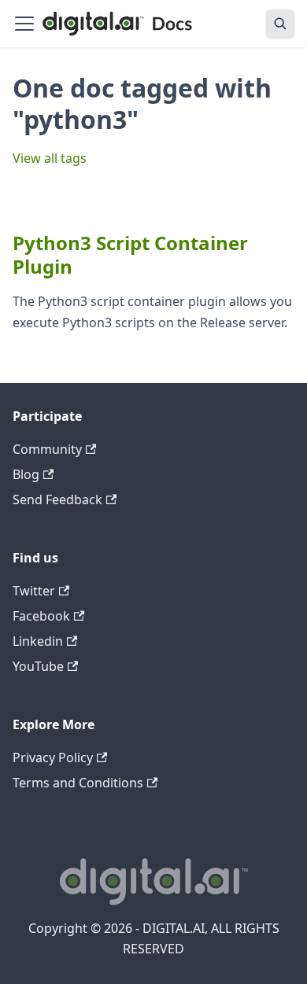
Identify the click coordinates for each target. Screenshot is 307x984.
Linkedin (38, 641)
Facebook (41, 616)
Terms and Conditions (78, 782)
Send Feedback (57, 499)
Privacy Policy (53, 757)
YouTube (38, 666)
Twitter (34, 590)
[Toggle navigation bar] (24, 23)
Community (47, 449)
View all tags (50, 158)
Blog (26, 474)
